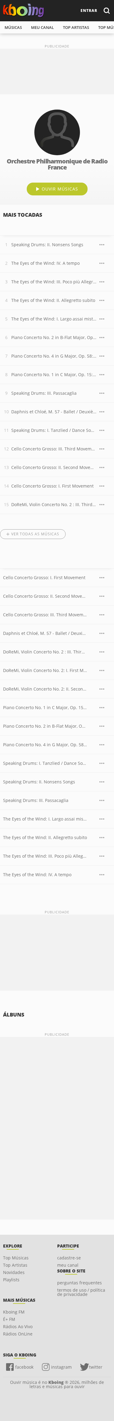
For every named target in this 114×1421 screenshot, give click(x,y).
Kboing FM (14, 1312)
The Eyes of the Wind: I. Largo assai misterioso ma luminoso (53, 319)
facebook (24, 1367)
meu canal (42, 27)
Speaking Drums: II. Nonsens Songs (47, 244)
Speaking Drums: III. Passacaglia (44, 393)
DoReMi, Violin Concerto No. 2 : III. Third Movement (53, 504)
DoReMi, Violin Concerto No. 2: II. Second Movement (45, 689)
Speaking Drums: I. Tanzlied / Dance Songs (53, 430)
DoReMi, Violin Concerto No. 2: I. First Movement (45, 670)
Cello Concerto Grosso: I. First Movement (52, 486)
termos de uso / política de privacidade (81, 1292)
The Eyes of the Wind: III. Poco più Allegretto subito (53, 282)
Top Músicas (16, 1258)
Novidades (14, 1272)
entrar (89, 10)
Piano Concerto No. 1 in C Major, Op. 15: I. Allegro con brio (53, 374)
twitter (95, 1367)
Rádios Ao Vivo (18, 1326)
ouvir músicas (60, 189)
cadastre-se (69, 1258)
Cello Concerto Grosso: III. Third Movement (53, 449)
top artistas (76, 27)
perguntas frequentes (79, 1283)
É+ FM (9, 1319)
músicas (13, 27)
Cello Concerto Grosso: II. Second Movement (53, 467)
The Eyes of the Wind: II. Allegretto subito (53, 300)
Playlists (11, 1280)
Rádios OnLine (18, 1334)
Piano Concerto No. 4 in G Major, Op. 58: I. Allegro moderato (53, 356)
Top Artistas (15, 1265)
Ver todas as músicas (35, 534)
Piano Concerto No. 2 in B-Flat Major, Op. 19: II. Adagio (53, 337)
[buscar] (106, 10)
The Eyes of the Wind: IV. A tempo (45, 263)
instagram (61, 1367)
